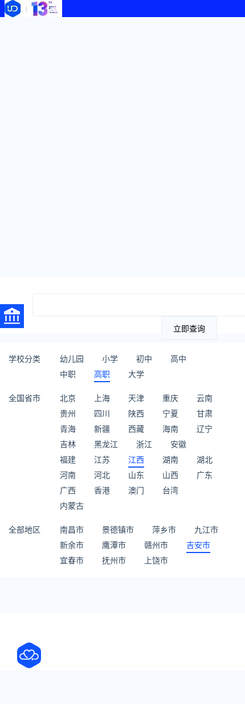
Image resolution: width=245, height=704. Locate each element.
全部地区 (24, 529)
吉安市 (198, 545)
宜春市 (72, 560)
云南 (205, 398)
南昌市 (72, 529)
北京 (68, 398)
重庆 (170, 398)
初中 (144, 358)
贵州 (68, 413)
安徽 (178, 444)
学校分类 (24, 358)
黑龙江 (106, 444)
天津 (136, 398)
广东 (205, 475)
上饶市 (156, 560)
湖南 (170, 459)
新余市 (72, 545)
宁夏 (170, 413)
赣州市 (156, 545)
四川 (102, 413)
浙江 (144, 444)
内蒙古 (72, 505)
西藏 (136, 428)
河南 (68, 475)
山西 (170, 475)
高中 (178, 358)
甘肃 (205, 413)
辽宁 (205, 428)
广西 (68, 490)
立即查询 (189, 328)
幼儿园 (72, 358)
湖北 (205, 459)
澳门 (136, 490)
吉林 (68, 444)
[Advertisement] (122, 145)
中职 (68, 374)
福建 (68, 459)
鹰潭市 (114, 545)
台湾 (170, 490)
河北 (102, 475)
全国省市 (24, 398)
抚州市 (114, 560)
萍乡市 (164, 529)
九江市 (206, 529)
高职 (102, 374)
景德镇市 (118, 529)
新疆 (102, 428)
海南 (170, 428)
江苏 (102, 459)
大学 (136, 374)
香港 (102, 490)
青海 (68, 428)
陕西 (136, 413)
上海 (102, 398)
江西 (136, 459)
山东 (136, 475)
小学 (110, 358)
